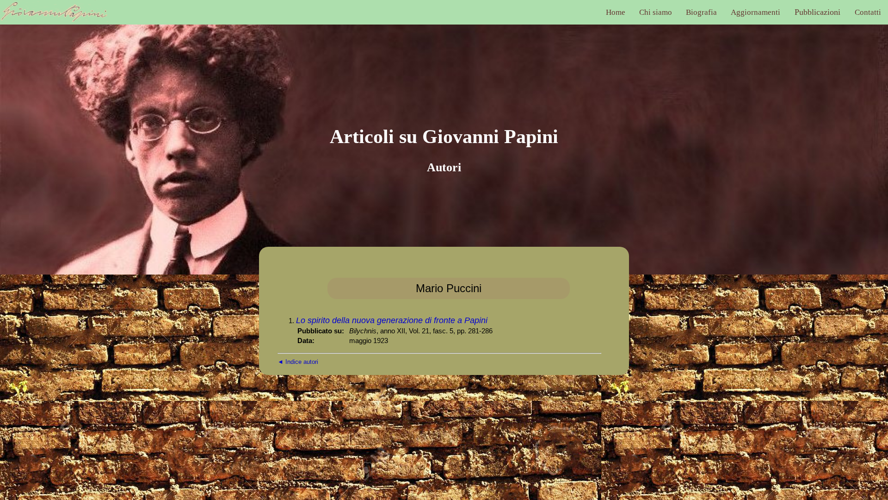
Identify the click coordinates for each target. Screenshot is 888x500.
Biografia (701, 12)
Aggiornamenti (755, 12)
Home (615, 12)
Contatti (868, 12)
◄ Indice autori (298, 361)
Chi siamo (655, 12)
